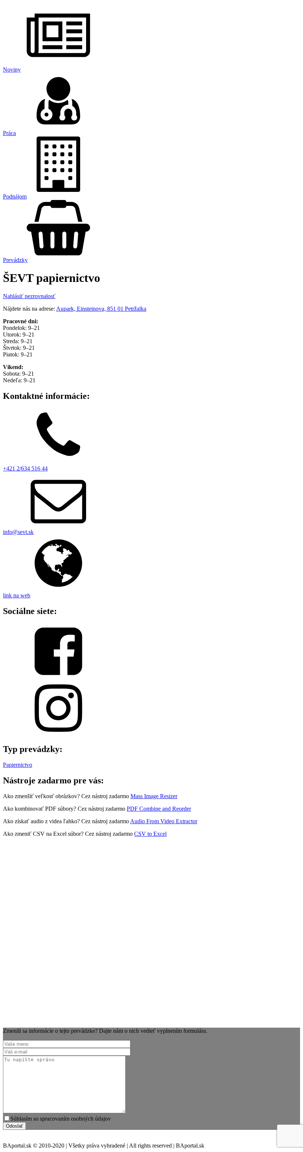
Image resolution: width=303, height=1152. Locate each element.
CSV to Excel (150, 834)
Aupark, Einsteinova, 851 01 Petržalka (101, 309)
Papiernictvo (17, 765)
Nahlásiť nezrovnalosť (29, 296)
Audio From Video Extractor (163, 821)
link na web (16, 595)
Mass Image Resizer (153, 796)
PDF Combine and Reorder (159, 809)
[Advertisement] (151, 939)
